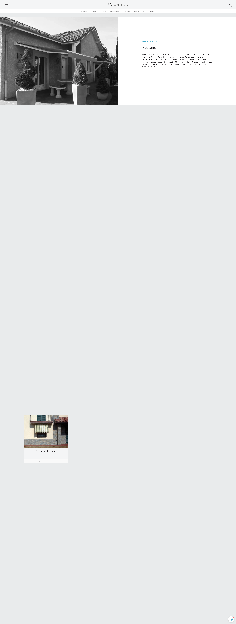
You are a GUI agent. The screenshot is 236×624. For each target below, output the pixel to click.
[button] (230, 5)
